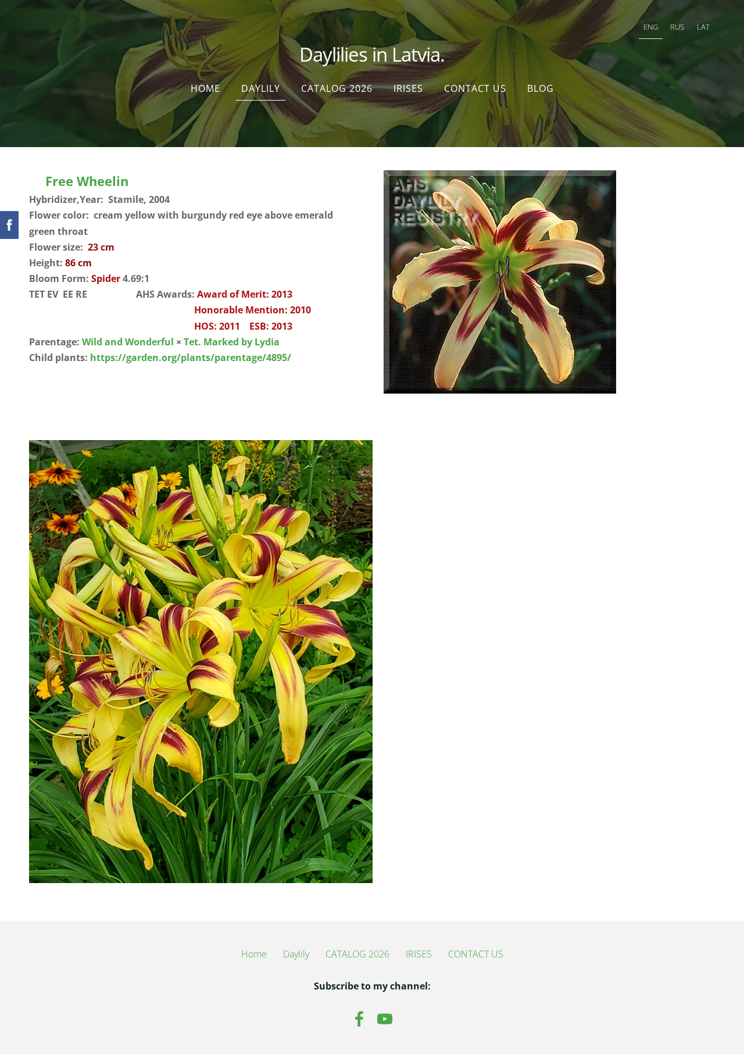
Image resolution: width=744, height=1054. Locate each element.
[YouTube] (384, 1019)
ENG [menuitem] (650, 27)
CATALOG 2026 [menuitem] (337, 88)
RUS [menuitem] (677, 27)
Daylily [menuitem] (260, 88)
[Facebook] (359, 1019)
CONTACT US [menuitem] (475, 88)
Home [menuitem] (205, 88)
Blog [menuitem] (540, 88)
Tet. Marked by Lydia (232, 341)
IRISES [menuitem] (408, 88)
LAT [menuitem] (703, 27)
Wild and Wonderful (128, 341)
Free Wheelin (86, 181)
